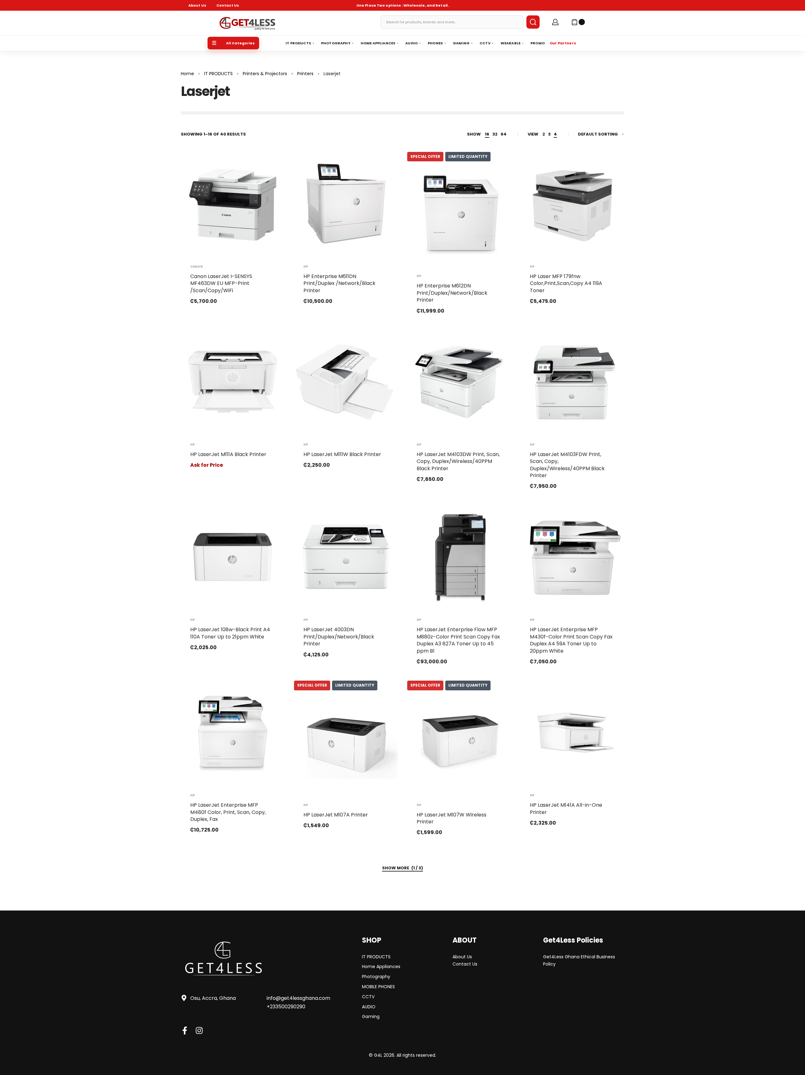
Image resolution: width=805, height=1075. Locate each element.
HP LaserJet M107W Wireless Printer (451, 818)
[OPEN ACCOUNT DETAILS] (555, 22)
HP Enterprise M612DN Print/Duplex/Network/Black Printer (452, 293)
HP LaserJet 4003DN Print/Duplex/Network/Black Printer (338, 636)
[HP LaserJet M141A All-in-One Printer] (572, 732)
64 (504, 134)
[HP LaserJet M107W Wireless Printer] (459, 742)
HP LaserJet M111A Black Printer (228, 454)
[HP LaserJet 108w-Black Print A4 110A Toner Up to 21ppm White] (233, 557)
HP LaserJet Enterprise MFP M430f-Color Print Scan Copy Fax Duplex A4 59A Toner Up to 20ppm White (571, 640)
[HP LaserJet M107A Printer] (346, 742)
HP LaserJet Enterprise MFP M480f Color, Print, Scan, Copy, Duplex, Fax (228, 812)
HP (305, 266)
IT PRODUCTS (218, 73)
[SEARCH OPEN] (533, 22)
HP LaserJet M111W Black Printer (342, 454)
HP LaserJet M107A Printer (335, 814)
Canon (196, 266)
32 (494, 134)
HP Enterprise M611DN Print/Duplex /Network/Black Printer (339, 283)
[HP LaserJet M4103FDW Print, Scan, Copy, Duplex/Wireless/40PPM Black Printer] (572, 382)
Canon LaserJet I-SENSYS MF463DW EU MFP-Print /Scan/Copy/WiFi (221, 283)
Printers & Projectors (265, 73)
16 (487, 134)
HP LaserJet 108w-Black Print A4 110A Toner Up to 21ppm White (230, 633)
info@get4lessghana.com (298, 998)
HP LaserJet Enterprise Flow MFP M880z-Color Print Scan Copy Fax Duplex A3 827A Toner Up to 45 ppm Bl (458, 640)
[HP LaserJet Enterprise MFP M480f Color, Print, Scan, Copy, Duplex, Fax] (233, 732)
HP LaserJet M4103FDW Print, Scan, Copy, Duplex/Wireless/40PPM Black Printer (567, 465)
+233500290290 (286, 1006)
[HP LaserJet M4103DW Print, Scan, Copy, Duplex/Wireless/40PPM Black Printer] (459, 382)
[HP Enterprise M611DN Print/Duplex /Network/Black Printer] (346, 204)
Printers (305, 73)
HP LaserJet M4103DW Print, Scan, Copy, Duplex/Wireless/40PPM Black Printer (458, 461)
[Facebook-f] (185, 1030)
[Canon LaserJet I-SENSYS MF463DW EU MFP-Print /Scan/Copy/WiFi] (233, 204)
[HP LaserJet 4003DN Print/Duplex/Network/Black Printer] (346, 557)
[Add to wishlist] (269, 166)
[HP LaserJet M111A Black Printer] (233, 382)
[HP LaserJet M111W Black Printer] (346, 382)
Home (187, 73)
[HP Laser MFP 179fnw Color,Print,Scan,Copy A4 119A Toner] (572, 204)
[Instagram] (199, 1030)
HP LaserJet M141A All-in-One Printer (566, 808)
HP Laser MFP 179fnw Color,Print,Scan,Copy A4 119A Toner (566, 283)
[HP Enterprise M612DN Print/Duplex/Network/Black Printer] (459, 213)
